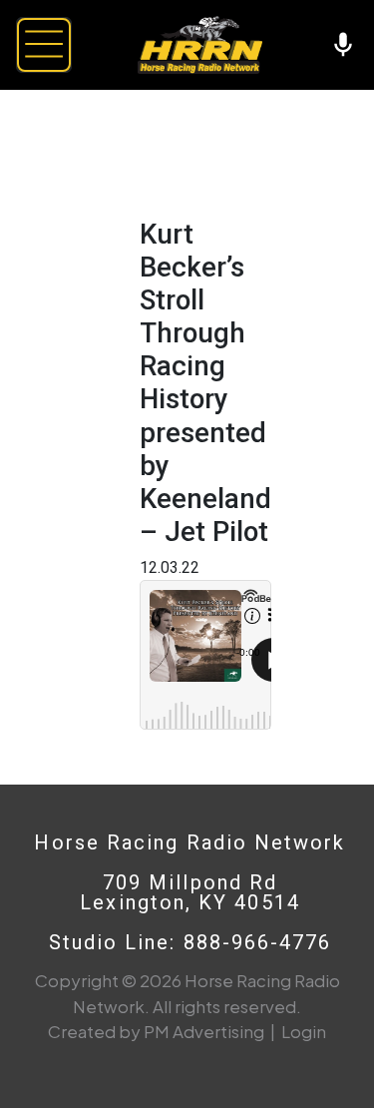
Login (303, 1031)
